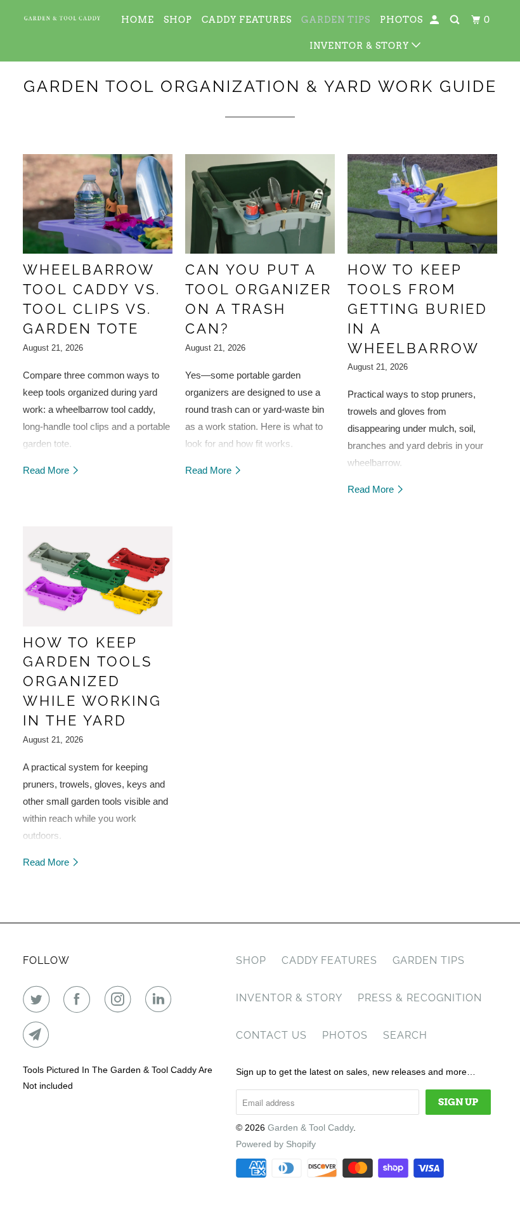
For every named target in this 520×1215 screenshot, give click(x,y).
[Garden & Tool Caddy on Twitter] (39, 999)
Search (405, 1035)
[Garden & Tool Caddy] (62, 18)
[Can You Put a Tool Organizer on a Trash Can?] (260, 204)
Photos (401, 20)
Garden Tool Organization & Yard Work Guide (260, 86)
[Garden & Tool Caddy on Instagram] (120, 999)
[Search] (456, 20)
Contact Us (271, 1035)
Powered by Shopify (276, 1144)
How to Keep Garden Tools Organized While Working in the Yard (92, 681)
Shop (178, 20)
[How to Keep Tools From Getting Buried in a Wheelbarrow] (422, 204)
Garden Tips (335, 20)
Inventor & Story (360, 46)
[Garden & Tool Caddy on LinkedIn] (161, 999)
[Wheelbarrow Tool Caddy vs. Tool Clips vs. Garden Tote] (97, 204)
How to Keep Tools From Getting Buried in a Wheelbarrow (418, 308)
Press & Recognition (420, 998)
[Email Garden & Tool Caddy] (39, 1035)
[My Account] (435, 20)
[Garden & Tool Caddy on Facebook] (79, 999)
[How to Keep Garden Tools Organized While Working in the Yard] (97, 576)
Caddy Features (247, 20)
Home (137, 20)
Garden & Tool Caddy (310, 1127)
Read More (47, 470)
